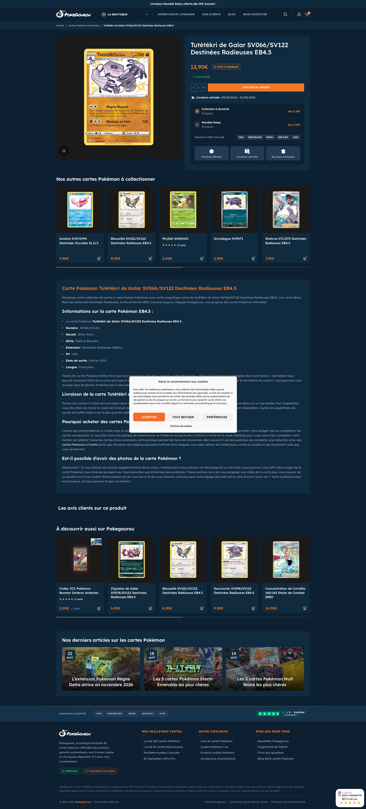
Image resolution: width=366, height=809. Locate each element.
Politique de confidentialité (288, 801)
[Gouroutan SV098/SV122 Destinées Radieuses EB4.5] (234, 559)
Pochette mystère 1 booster (162, 752)
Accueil (60, 25)
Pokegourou (83, 801)
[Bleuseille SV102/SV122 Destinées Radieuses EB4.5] (131, 209)
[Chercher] (285, 14)
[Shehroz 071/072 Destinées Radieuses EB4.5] (286, 209)
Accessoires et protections (218, 758)
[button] (99, 258)
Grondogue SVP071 (228, 239)
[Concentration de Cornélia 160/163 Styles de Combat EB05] (286, 559)
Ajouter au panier (255, 87)
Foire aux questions (271, 752)
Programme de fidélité (272, 747)
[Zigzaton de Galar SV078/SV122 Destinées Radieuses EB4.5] (131, 559)
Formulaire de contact (102, 771)
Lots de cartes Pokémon (216, 741)
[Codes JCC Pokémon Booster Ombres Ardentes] (80, 559)
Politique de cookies (181, 425)
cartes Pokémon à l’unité (79, 444)
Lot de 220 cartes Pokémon (162, 741)
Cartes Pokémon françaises (83, 25)
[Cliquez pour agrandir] (64, 151)
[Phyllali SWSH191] (183, 209)
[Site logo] (73, 14)
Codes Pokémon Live (214, 747)
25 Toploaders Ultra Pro (159, 758)
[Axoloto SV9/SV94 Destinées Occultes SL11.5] (80, 209)
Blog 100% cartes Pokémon (276, 758)
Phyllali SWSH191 (175, 239)
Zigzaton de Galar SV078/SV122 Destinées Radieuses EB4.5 (129, 593)
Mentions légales (215, 801)
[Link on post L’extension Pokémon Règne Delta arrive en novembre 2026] (101, 669)
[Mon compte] (299, 14)
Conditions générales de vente (248, 801)
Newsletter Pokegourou (273, 741)
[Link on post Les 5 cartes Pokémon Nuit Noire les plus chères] (265, 669)
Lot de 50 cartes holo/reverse (163, 747)
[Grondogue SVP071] (234, 209)
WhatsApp (72, 771)
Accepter (149, 417)
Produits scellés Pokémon (217, 752)
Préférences (217, 417)
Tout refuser (183, 417)
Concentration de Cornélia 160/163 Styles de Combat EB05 (285, 593)
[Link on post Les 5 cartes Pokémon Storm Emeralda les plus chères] (183, 669)
